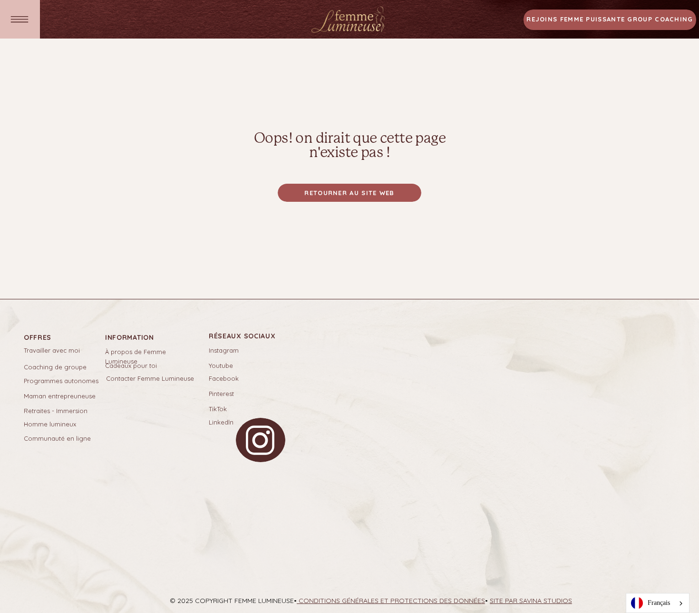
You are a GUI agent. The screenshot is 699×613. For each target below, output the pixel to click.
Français (659, 602)
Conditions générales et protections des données (391, 600)
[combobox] (657, 603)
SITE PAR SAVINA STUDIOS (531, 600)
